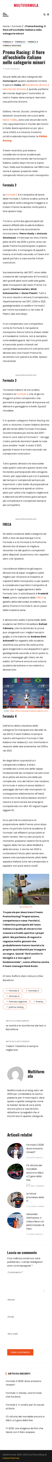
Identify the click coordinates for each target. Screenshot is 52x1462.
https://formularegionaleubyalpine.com (29, 711)
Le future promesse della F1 (35, 1197)
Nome (11, 1299)
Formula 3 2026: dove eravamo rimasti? (35, 1148)
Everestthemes (11, 1458)
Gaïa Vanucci (36, 1157)
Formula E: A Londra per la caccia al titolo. (25, 1406)
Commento (15, 1272)
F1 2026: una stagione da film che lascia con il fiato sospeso (24, 1430)
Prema (39, 1001)
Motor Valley (10, 119)
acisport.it (27, 906)
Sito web (13, 1333)
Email (11, 1316)
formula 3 (33, 990)
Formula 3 (20, 42)
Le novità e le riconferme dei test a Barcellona (26, 1027)
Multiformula (13, 69)
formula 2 (14, 990)
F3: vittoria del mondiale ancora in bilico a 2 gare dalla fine (34, 1173)
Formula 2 (17, 26)
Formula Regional (12, 45)
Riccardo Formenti (35, 1186)
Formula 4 (33, 42)
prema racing (16, 1007)
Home (6, 26)
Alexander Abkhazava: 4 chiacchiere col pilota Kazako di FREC (35, 1222)
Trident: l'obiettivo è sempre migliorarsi (22, 1048)
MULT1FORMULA (26, 5)
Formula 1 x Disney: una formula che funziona (24, 1394)
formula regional (18, 1001)
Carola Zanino (37, 1206)
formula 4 (14, 996)
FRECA (40, 597)
